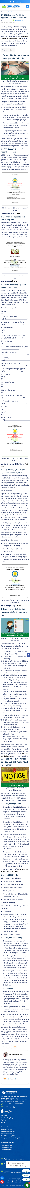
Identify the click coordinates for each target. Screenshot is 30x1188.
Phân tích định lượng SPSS (8, 1136)
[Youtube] (14, 2)
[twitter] (20, 2)
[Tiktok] (17, 2)
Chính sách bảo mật (6, 1145)
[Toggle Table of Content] (11, 50)
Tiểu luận (10, 11)
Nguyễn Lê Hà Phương (16, 1054)
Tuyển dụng (4, 1120)
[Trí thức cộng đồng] (10, 6)
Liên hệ (3, 1122)
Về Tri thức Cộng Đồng (7, 1118)
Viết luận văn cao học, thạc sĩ (8, 1131)
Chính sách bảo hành (6, 1147)
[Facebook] (11, 2)
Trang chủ (3, 11)
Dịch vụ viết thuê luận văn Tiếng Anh (10, 1138)
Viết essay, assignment (7, 1133)
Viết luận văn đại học (6, 1129)
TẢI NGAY (14, 281)
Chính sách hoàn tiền (6, 1149)
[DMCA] (6, 1111)
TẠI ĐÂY (17, 213)
